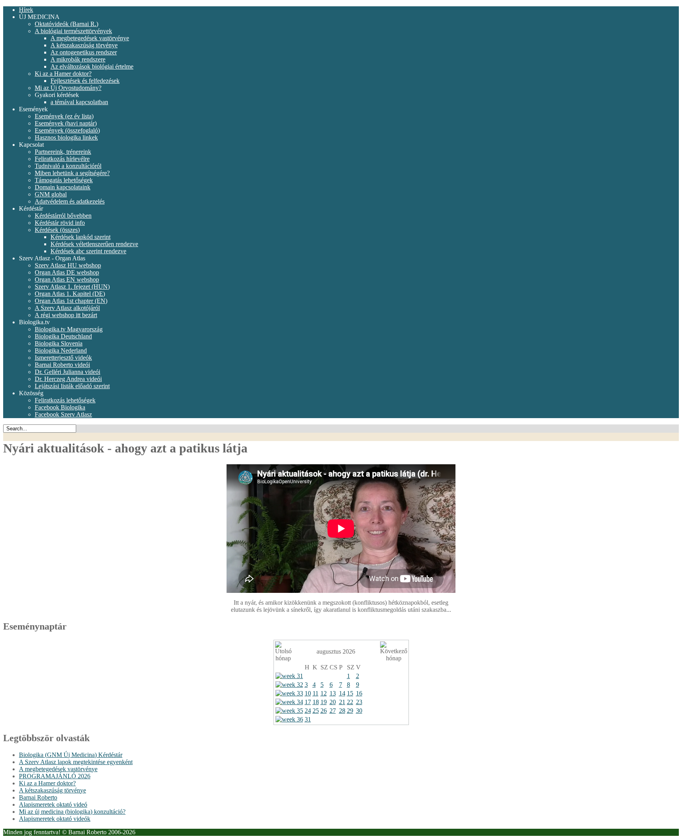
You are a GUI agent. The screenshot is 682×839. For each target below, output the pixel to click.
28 (342, 710)
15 (350, 693)
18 (316, 702)
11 (316, 693)
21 (342, 702)
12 (323, 693)
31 (308, 719)
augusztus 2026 (336, 651)
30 (359, 710)
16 (359, 693)
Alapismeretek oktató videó (53, 804)
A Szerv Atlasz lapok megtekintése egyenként (76, 762)
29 (350, 710)
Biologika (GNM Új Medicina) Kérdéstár (70, 754)
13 (333, 693)
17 (308, 702)
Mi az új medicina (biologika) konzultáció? (72, 811)
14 (342, 693)
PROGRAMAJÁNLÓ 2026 (54, 776)
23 (359, 702)
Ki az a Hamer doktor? (47, 783)
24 (308, 710)
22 (350, 702)
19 (323, 702)
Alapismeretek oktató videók (54, 818)
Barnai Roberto (38, 797)
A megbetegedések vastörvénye (58, 769)
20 (333, 702)
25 (316, 710)
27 (333, 710)
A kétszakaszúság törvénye (52, 790)
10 (308, 693)
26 (323, 710)
